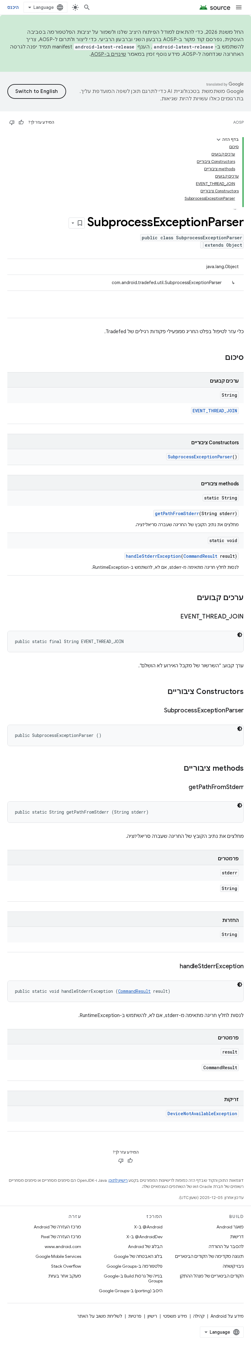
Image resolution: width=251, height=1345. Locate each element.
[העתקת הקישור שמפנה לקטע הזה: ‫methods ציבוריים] (177, 769)
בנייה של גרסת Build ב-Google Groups (133, 1278)
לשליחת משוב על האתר (99, 1316)
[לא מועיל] (12, 122)
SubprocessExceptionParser (200, 457)
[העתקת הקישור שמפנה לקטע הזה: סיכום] (219, 358)
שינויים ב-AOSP (108, 54)
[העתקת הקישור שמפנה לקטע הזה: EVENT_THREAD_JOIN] (174, 617)
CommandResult (200, 556)
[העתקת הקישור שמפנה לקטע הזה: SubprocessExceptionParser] (158, 711)
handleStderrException (153, 556)
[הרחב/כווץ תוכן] (218, 139)
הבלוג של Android (145, 1246)
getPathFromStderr (177, 513)
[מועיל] (21, 122)
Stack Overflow (66, 1266)
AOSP (238, 122)
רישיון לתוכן (118, 1180)
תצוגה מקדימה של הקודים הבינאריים (209, 1256)
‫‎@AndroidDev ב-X (144, 1236)
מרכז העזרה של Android (57, 1227)
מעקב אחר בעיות (64, 1276)
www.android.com (63, 1246)
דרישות (237, 1236)
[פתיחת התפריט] (239, 7)
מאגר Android (230, 1227)
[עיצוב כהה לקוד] (239, 634)
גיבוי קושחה (233, 1266)
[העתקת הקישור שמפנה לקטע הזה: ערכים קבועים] (191, 598)
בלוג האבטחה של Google (138, 1256)
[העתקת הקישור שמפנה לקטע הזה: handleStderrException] (173, 966)
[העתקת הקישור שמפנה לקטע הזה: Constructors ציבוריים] (161, 692)
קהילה (198, 1316)
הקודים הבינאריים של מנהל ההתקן (212, 1276)
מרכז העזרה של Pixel (61, 1236)
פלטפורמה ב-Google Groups (135, 1266)
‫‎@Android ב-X (148, 1227)
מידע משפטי (175, 1316)
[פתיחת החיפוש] (87, 7)
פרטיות (134, 1316)
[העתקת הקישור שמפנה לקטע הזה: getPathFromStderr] (182, 787)
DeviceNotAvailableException (202, 1113)
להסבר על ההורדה (226, 1246)
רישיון (152, 1316)
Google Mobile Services (58, 1256)
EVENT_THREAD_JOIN (215, 411)
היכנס (13, 7)
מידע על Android (227, 1316)
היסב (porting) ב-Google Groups (131, 1290)
